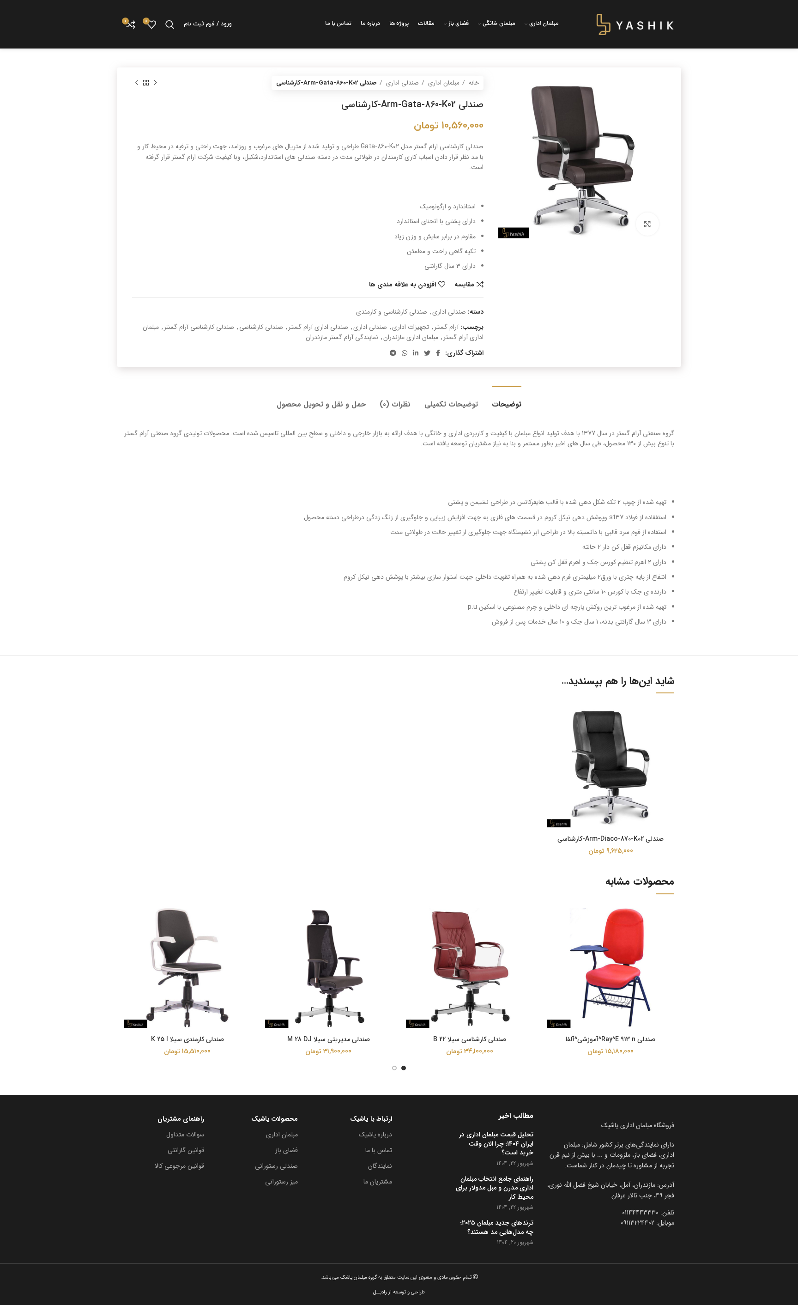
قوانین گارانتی (186, 1150)
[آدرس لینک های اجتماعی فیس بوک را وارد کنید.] (438, 353)
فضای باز (286, 1150)
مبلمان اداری (442, 83)
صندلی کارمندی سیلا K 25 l (187, 1039)
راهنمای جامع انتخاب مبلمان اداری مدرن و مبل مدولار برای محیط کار (494, 1188)
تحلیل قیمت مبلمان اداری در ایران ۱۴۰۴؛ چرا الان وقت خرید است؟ (496, 1144)
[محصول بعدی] (136, 83)
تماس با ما (378, 1150)
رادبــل (380, 1292)
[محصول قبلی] (155, 83)
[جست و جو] (170, 24)
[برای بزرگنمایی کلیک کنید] (647, 224)
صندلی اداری (401, 83)
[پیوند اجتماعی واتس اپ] (404, 353)
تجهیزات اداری (410, 327)
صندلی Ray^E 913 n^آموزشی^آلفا (610, 1039)
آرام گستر (446, 327)
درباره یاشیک (375, 1134)
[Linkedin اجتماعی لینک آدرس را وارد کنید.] (415, 353)
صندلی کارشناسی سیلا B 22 (469, 1039)
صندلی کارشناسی (261, 327)
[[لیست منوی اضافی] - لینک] (611, 1190)
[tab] (506, 400)
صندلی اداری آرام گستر (318, 327)
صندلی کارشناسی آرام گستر (199, 327)
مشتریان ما (377, 1182)
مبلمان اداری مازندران (410, 337)
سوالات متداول (185, 1134)
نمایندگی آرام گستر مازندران (342, 337)
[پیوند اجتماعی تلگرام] (393, 353)
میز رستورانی (281, 1182)
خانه (473, 83)
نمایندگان (380, 1166)
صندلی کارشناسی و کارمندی (391, 312)
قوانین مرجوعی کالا (179, 1166)
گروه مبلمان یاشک (358, 1277)
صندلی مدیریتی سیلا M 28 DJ (328, 1039)
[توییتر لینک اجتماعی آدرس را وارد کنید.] (427, 353)
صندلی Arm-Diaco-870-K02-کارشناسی (610, 839)
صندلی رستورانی (276, 1166)
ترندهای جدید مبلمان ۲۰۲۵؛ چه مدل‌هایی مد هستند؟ (496, 1228)
